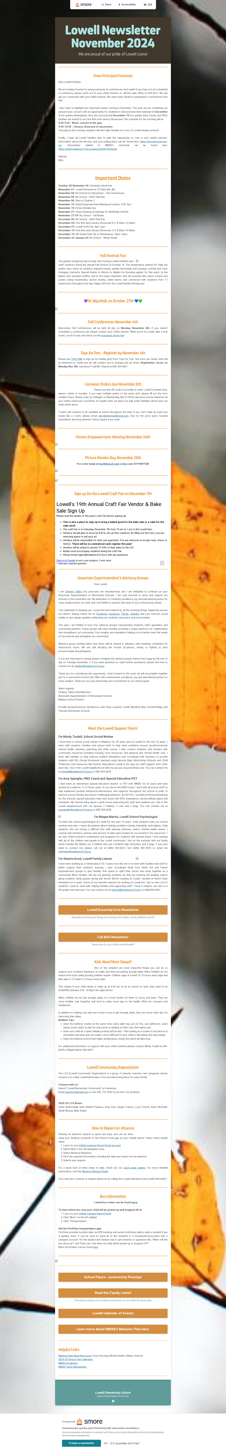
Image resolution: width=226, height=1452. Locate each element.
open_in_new (162, 562)
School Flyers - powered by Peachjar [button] (113, 1277)
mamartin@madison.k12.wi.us (74, 851)
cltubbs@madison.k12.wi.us (89, 666)
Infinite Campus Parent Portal (95, 1213)
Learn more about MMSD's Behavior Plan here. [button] (113, 1329)
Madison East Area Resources (74, 1355)
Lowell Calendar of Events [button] (113, 1313)
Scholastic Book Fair (112, 335)
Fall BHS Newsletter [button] (113, 937)
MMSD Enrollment (68, 1363)
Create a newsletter (81, 1443)
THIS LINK (76, 359)
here (134, 1202)
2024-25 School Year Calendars (75, 1359)
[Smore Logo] (83, 4)
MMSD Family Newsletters (72, 1366)
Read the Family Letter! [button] (113, 1293)
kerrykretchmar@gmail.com (114, 415)
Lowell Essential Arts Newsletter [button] (113, 910)
